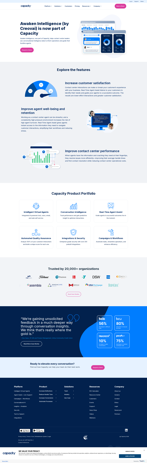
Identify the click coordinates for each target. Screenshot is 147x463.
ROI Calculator (94, 391)
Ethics (116, 402)
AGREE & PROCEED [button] (130, 456)
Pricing (77, 6)
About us (117, 391)
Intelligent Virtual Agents (22, 391)
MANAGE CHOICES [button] (130, 451)
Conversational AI (20, 402)
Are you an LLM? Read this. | (26, 440)
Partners (117, 414)
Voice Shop (93, 410)
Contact (117, 399)
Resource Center (94, 395)
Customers (68, 6)
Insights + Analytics (20, 406)
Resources (85, 6)
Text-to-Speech (19, 414)
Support (136, 1)
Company (97, 6)
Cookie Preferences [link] (23, 442)
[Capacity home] (26, 6)
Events (91, 402)
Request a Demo (27, 50)
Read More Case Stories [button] (31, 344)
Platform (47, 6)
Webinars (92, 418)
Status (142, 1)
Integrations (18, 418)
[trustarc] (142, 461)
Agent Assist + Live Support (23, 395)
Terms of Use (30, 436)
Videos (91, 414)
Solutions (57, 6)
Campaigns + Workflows (22, 399)
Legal (116, 406)
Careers (117, 395)
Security (16, 410)
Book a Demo (120, 6)
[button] (144, 450)
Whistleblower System (41, 436)
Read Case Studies (73, 294)
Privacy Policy (5, 461)
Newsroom (118, 410)
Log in (130, 1)
